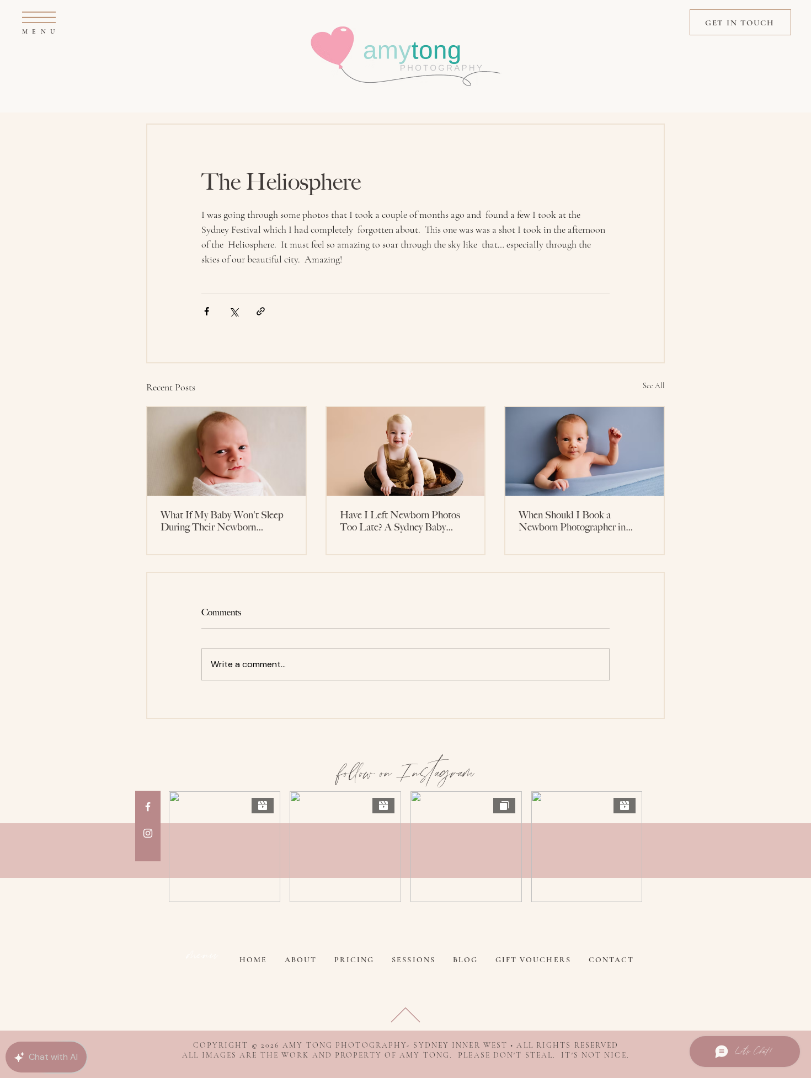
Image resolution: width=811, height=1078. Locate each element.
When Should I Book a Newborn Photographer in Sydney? (572, 521)
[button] (39, 17)
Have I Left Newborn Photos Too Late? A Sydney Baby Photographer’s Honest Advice (402, 521)
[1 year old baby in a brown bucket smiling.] (406, 451)
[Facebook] (148, 807)
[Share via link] (260, 311)
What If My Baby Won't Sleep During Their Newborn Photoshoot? (222, 521)
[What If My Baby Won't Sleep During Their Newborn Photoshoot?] (226, 451)
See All (654, 385)
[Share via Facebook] (206, 311)
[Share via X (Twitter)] (233, 311)
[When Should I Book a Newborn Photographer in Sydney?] (584, 451)
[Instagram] (148, 833)
